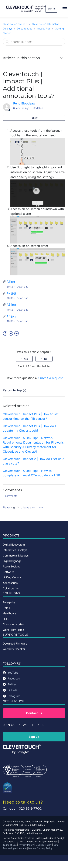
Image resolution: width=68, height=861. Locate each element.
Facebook (5, 333)
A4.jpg (11, 316)
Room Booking (12, 566)
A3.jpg (11, 304)
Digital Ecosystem (14, 544)
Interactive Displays (15, 550)
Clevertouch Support (15, 24)
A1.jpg (11, 281)
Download (22, 286)
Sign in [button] (51, 8)
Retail (6, 607)
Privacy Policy (26, 844)
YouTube (13, 672)
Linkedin (13, 690)
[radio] (24, 359)
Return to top (12, 390)
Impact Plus (44, 28)
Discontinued (24, 28)
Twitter (10, 333)
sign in (15, 507)
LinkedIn (16, 333)
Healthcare (9, 613)
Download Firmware (15, 643)
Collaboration (11, 588)
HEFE (6, 618)
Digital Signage (12, 561)
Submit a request (50, 378)
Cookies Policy (44, 844)
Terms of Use (10, 844)
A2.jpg (11, 293)
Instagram (14, 696)
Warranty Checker (14, 649)
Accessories (10, 582)
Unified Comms (12, 577)
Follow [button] (34, 117)
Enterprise (9, 602)
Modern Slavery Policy (40, 848)
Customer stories (13, 624)
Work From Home (13, 629)
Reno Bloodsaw (24, 103)
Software (8, 571)
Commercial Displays (16, 555)
